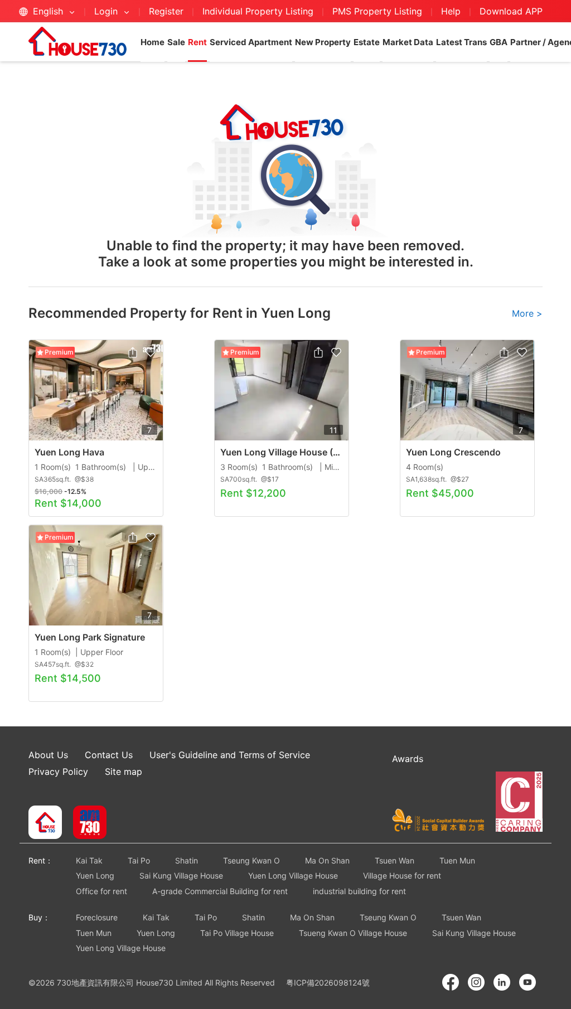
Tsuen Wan (394, 860)
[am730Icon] (86, 823)
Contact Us (109, 754)
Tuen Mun (457, 860)
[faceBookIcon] (450, 982)
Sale (176, 42)
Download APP (511, 11)
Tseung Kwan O (251, 860)
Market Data (408, 42)
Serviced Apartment (251, 42)
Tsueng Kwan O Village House (353, 933)
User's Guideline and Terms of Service (229, 754)
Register (166, 11)
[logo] (77, 41)
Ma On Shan (327, 860)
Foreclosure (97, 917)
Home (152, 42)
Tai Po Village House (237, 933)
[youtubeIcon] (527, 982)
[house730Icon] (45, 823)
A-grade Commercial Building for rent (220, 891)
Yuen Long (95, 875)
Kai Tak (89, 860)
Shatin (186, 860)
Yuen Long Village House (293, 875)
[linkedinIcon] (501, 982)
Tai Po (139, 860)
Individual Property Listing (257, 11)
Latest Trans (461, 42)
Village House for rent (402, 875)
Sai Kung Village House (181, 875)
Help (452, 11)
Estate (367, 42)
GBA (498, 42)
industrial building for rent (359, 891)
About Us (48, 754)
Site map (123, 771)
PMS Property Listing (377, 11)
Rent (197, 42)
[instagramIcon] (476, 982)
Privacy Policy (58, 771)
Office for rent (101, 891)
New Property (323, 42)
